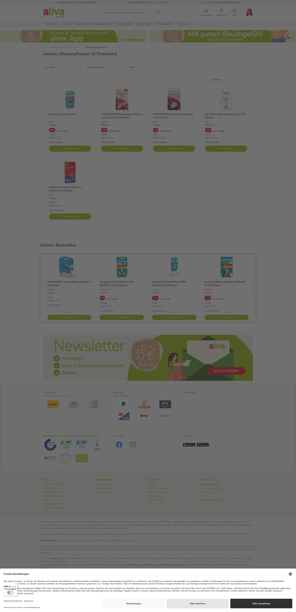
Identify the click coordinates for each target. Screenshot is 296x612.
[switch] (10, 592)
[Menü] (15, 584)
